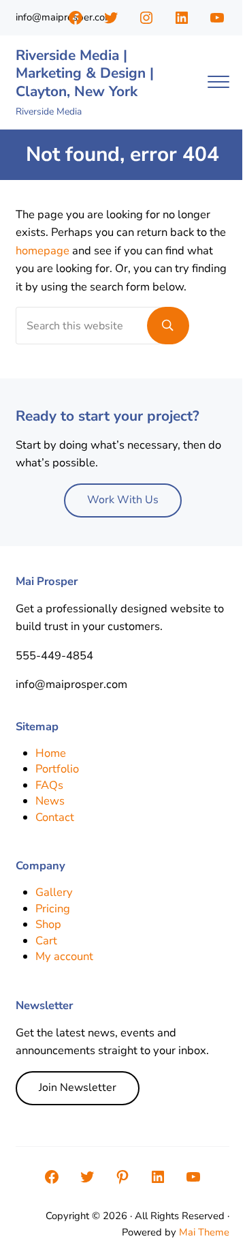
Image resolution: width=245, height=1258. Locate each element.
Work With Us (123, 499)
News (50, 801)
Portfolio (57, 769)
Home (50, 753)
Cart (46, 940)
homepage (42, 250)
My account (64, 956)
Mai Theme (204, 1232)
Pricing (52, 908)
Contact (54, 817)
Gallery (54, 892)
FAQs (49, 785)
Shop (48, 924)
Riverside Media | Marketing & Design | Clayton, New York (85, 73)
